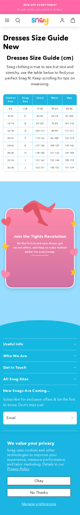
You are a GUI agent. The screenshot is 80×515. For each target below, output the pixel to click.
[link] (62, 20)
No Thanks (39, 492)
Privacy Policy (18, 469)
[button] (7, 20)
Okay (38, 480)
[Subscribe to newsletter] (72, 418)
